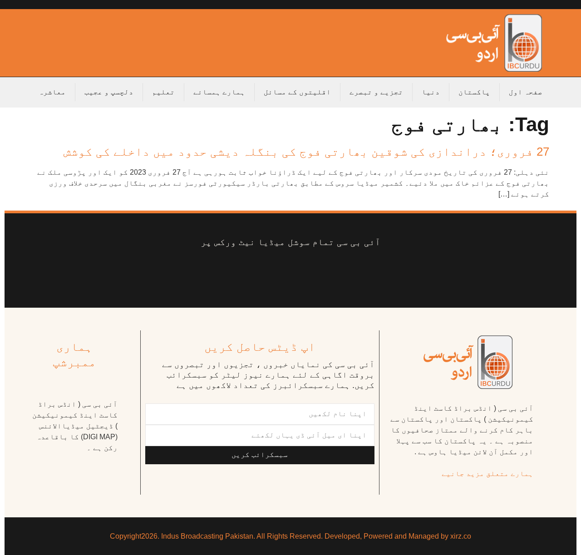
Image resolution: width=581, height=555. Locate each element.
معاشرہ (52, 92)
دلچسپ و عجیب (108, 92)
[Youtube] (297, 270)
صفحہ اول (525, 92)
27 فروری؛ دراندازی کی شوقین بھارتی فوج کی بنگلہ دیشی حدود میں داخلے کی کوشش (306, 151)
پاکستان (474, 92)
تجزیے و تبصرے (376, 92)
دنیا (431, 92)
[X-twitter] (333, 270)
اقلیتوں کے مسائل (297, 92)
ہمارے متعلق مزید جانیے (487, 473)
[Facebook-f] (369, 270)
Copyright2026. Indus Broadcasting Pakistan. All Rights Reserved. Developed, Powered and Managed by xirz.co (290, 536)
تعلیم (163, 92)
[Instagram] (212, 270)
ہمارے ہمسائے (219, 92)
